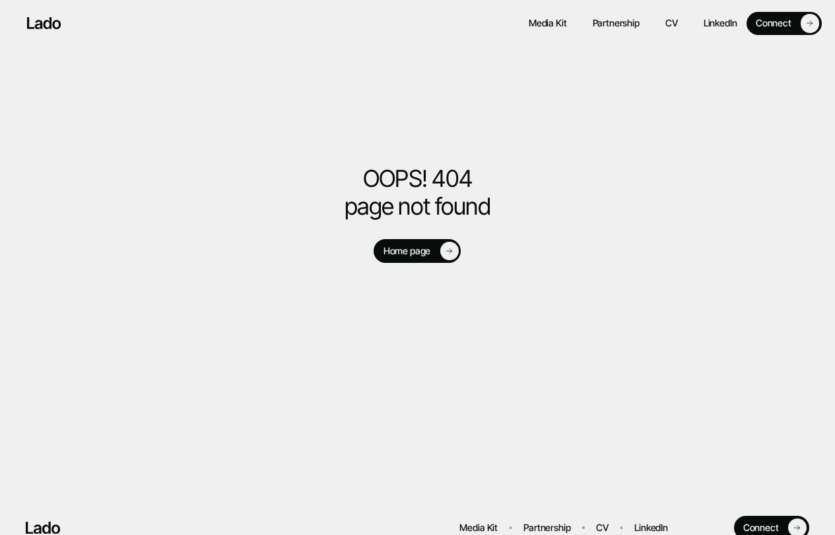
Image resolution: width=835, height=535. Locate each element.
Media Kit (548, 23)
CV (671, 23)
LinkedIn (720, 23)
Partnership (616, 23)
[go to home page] (44, 23)
